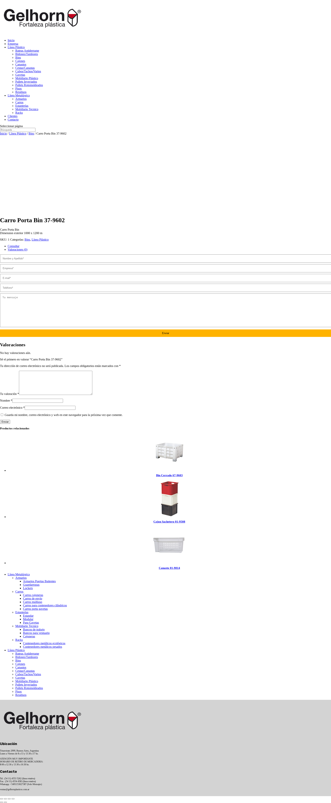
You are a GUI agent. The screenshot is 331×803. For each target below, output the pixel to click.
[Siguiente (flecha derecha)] (5, 802)
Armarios (21, 98)
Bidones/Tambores (26, 54)
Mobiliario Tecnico (26, 109)
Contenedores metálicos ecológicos (44, 643)
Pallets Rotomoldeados (29, 85)
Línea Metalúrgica (19, 95)
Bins (18, 57)
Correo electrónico (12, 407)
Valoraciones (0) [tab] (17, 249)
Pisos (18, 88)
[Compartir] (9, 798)
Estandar (28, 615)
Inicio (11, 40)
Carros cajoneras (33, 595)
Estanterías (21, 105)
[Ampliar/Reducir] (1, 798)
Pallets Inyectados (26, 81)
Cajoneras (29, 636)
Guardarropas (31, 584)
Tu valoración (9, 393)
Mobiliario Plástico (26, 78)
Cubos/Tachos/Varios (28, 71)
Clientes (12, 116)
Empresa (13, 43)
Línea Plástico (16, 47)
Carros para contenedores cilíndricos (45, 605)
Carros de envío (32, 598)
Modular (28, 619)
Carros (19, 102)
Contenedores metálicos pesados (42, 646)
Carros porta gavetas (35, 608)
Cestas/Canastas (25, 67)
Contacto (13, 119)
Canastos (20, 64)
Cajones (20, 61)
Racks (19, 112)
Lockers (28, 588)
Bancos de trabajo (34, 629)
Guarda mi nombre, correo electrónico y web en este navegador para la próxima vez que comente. (64, 415)
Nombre (6, 400)
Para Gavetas (31, 622)
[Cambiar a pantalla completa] (5, 798)
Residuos (20, 92)
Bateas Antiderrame (27, 50)
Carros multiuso (32, 602)
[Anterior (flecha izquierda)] (1, 802)
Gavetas (20, 74)
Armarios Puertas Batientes (39, 581)
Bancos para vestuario (36, 633)
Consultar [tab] (13, 246)
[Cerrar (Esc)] (13, 798)
